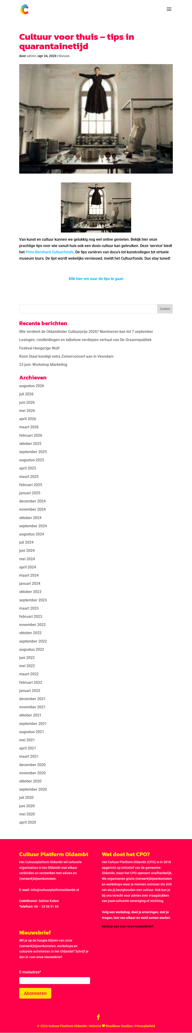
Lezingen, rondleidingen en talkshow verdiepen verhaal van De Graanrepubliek (85, 340)
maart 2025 (29, 476)
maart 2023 (29, 608)
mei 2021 (27, 740)
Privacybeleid (145, 1026)
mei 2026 (27, 410)
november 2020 (32, 773)
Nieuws (64, 56)
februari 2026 (30, 435)
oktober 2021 (30, 715)
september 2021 (33, 723)
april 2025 (27, 468)
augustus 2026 (31, 386)
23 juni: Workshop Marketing (43, 364)
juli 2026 (26, 394)
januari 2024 (29, 583)
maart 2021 (29, 756)
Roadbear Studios (119, 1026)
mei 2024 (27, 559)
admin (31, 56)
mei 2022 (27, 666)
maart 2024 (29, 575)
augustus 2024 (31, 534)
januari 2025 (29, 493)
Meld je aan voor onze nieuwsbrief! (128, 926)
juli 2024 (26, 542)
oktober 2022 (30, 633)
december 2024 (32, 501)
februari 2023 (30, 616)
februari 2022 (30, 682)
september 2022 (33, 641)
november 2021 (32, 707)
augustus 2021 (31, 732)
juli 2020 (26, 797)
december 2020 (32, 765)
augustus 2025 (31, 460)
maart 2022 (29, 674)
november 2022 (32, 624)
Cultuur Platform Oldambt (67, 1026)
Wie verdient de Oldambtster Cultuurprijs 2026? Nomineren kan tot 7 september (86, 331)
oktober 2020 (30, 781)
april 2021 (27, 748)
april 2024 (27, 567)
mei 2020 (27, 814)
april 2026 (27, 419)
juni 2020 (27, 806)
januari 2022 (29, 690)
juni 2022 (27, 657)
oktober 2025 (30, 443)
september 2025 (33, 452)
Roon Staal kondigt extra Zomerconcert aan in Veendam (66, 356)
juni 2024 (27, 550)
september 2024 (33, 526)
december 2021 (32, 699)
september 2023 (33, 600)
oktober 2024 (30, 518)
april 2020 (27, 822)
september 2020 (33, 789)
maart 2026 (29, 427)
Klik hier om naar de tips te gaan (96, 278)
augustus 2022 (31, 649)
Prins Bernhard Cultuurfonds (50, 252)
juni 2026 (27, 402)
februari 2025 (30, 485)
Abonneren (35, 993)
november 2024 (32, 509)
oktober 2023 (30, 591)
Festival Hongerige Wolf (39, 348)
